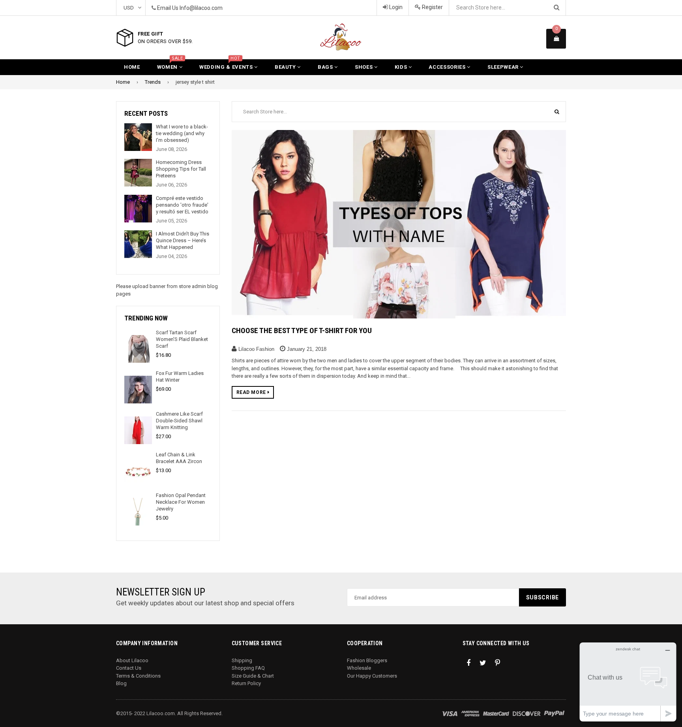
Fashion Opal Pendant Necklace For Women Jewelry (181, 502)
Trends (153, 82)
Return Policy (246, 683)
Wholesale (359, 668)
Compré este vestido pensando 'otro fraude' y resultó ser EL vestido (182, 205)
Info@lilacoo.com (201, 8)
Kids (401, 67)
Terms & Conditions (138, 676)
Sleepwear (503, 67)
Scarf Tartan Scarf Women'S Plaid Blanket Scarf (182, 339)
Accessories (448, 67)
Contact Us (128, 668)
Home (132, 67)
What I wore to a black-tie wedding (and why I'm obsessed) (182, 133)
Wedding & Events (226, 64)
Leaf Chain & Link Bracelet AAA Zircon (179, 458)
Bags (326, 67)
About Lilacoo (132, 660)
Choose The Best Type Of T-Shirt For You (302, 330)
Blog (121, 683)
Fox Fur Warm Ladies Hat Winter (180, 376)
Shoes (364, 67)
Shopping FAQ (248, 668)
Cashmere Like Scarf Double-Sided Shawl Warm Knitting (179, 420)
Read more (252, 392)
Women (170, 64)
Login (395, 7)
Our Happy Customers (372, 676)
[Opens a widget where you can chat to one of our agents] (628, 681)
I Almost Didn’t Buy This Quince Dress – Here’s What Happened (182, 240)
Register (432, 7)
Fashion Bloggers (367, 660)
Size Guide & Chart (253, 676)
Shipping (242, 660)
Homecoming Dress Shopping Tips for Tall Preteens (181, 169)
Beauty (286, 67)
